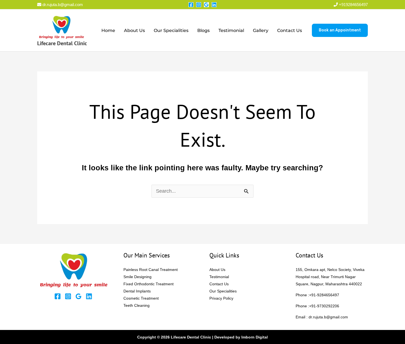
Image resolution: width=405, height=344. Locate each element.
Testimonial (231, 30)
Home (108, 30)
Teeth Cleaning (136, 305)
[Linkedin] (214, 4)
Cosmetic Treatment (141, 298)
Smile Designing (137, 277)
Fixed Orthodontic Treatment (148, 284)
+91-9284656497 (324, 295)
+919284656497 (353, 4)
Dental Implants (137, 291)
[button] (340, 30)
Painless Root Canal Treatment (150, 269)
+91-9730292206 (324, 306)
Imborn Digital (254, 337)
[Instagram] (198, 4)
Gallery (260, 30)
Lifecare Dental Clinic (62, 43)
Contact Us (289, 30)
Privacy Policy (221, 298)
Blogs (203, 30)
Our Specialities (171, 30)
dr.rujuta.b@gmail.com (62, 4)
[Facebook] (190, 4)
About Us (134, 30)
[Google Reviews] (206, 4)
